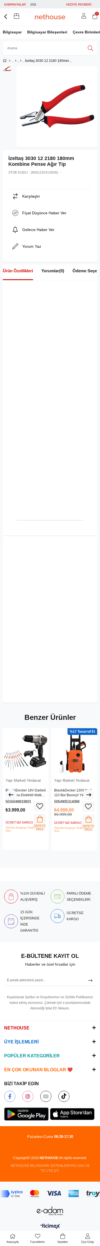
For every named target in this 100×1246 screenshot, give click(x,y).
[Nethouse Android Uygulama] (26, 1114)
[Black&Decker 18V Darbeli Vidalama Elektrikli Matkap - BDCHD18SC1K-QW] (26, 751)
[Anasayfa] (9, 60)
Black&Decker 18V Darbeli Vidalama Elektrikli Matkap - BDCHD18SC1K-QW (26, 793)
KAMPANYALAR (15, 4)
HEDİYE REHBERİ (78, 4)
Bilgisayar (12, 32)
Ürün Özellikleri (18, 270)
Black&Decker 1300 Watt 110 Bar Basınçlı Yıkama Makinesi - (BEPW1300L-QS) (73, 793)
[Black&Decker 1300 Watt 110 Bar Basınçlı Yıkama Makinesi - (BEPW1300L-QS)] (74, 751)
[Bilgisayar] (15, 60)
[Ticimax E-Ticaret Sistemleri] (50, 1227)
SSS (33, 4)
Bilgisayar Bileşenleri (47, 32)
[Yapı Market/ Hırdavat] (20, 60)
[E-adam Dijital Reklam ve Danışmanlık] (50, 1211)
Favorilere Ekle (40, 806)
